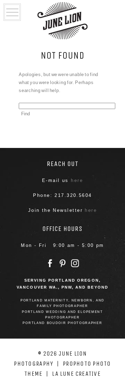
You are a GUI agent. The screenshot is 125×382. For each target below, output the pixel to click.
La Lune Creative (76, 373)
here (77, 180)
